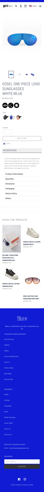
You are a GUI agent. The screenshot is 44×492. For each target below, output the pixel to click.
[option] (11, 74)
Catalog (7, 400)
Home (6, 394)
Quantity (5, 128)
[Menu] (40, 6)
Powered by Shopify (27, 485)
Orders (6, 351)
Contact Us (8, 434)
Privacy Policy (8, 379)
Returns (7, 362)
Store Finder (8, 423)
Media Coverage (9, 417)
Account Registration (11, 356)
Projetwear (18, 485)
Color (4, 113)
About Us (7, 429)
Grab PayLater (9, 339)
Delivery (7, 345)
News (6, 412)
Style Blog (7, 406)
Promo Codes (8, 368)
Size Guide (7, 374)
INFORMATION (10, 150)
